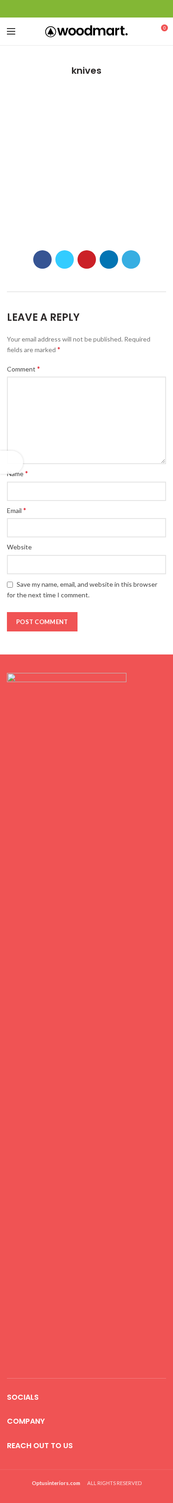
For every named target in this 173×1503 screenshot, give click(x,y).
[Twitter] (75, 9)
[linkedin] (98, 9)
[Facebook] (63, 9)
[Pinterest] (86, 9)
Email (16, 510)
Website (19, 547)
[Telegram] (109, 9)
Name (17, 473)
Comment (23, 368)
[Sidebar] (11, 462)
